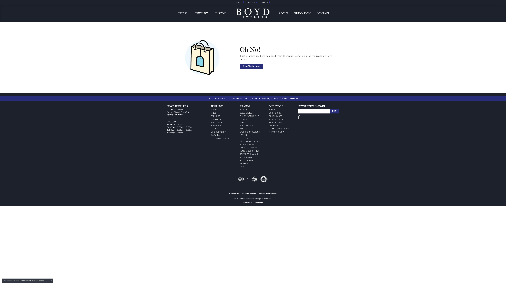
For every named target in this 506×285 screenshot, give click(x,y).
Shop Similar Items (251, 66)
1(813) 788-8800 (290, 98)
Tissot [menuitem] (243, 167)
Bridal (183, 13)
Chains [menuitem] (214, 129)
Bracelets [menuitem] (216, 126)
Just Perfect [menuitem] (246, 126)
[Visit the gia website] (243, 179)
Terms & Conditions (279, 129)
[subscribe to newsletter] (334, 111)
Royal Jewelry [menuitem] (247, 161)
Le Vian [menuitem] (243, 135)
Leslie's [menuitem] (244, 138)
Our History (275, 113)
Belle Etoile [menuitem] (246, 113)
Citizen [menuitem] (243, 119)
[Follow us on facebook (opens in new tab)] (299, 117)
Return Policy (276, 119)
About (283, 13)
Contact (323, 13)
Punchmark (258, 202)
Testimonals (275, 126)
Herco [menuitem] (243, 123)
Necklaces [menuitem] (216, 123)
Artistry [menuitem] (244, 110)
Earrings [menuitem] (215, 116)
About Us (273, 110)
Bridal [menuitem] (214, 110)
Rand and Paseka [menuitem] (248, 148)
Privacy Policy (276, 132)
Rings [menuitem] (213, 113)
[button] (240, 2)
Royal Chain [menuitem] (246, 157)
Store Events (275, 123)
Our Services (275, 116)
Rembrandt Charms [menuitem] (250, 151)
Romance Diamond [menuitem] (249, 154)
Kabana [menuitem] (244, 129)
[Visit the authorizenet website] (264, 179)
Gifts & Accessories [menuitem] (221, 138)
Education (302, 13)
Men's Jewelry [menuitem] (218, 132)
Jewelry (201, 13)
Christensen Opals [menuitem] (249, 116)
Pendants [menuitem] (216, 119)
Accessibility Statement (268, 193)
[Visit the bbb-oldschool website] (254, 179)
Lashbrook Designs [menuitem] (250, 132)
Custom (220, 13)
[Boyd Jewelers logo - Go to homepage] (253, 13)
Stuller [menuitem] (244, 164)
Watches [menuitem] (215, 135)
